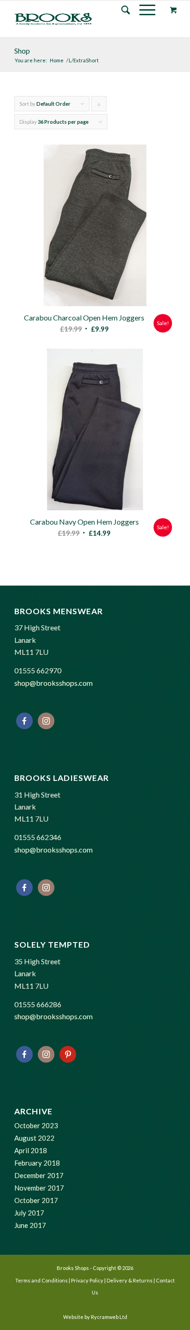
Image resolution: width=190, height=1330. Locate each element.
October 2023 (36, 1125)
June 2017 (30, 1225)
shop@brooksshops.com (53, 682)
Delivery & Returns (130, 1280)
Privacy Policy (87, 1280)
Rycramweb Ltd (109, 1317)
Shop (22, 50)
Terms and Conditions (41, 1280)
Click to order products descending (99, 106)
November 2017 (39, 1188)
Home (57, 60)
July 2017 (29, 1213)
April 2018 (30, 1150)
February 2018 (37, 1163)
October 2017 (36, 1200)
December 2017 (39, 1175)
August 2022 (34, 1138)
